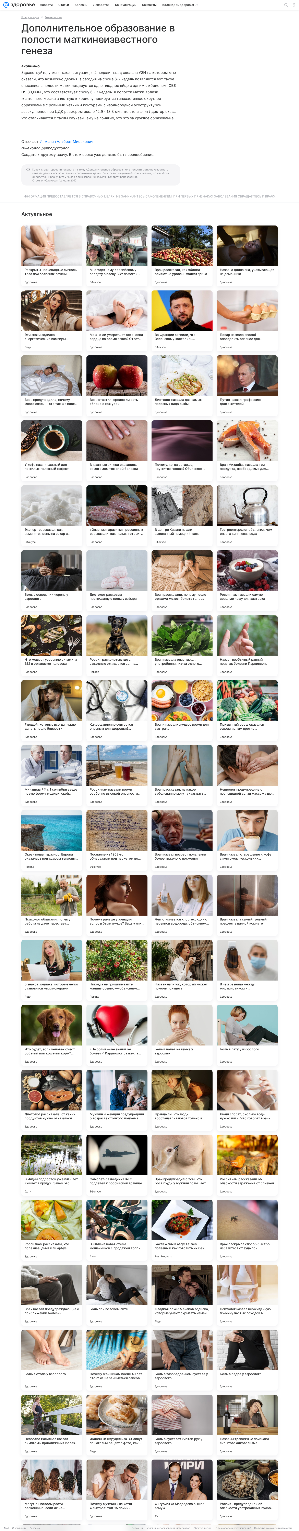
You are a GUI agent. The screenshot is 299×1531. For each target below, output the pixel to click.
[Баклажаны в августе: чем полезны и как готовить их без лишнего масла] (182, 1230)
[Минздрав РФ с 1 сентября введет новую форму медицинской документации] (51, 775)
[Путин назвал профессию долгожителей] (247, 385)
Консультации (30, 17)
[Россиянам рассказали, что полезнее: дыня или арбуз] (51, 1230)
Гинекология (53, 17)
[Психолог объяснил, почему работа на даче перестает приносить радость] (51, 905)
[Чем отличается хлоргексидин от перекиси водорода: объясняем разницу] (182, 905)
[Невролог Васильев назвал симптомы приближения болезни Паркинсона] (51, 1425)
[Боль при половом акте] (116, 1295)
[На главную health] (22, 5)
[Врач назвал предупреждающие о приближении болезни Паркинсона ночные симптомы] (51, 1295)
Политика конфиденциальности (273, 1528)
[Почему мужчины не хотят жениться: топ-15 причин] (116, 1490)
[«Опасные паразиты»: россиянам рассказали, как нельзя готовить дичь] (116, 515)
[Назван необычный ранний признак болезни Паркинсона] (247, 645)
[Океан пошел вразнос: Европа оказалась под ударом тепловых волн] (51, 840)
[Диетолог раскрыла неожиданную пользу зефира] (116, 580)
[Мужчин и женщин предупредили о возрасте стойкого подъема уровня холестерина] (116, 1100)
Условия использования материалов (168, 1528)
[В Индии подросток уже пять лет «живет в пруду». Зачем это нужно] (51, 1165)
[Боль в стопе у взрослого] (51, 1360)
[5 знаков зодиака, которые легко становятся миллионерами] (51, 970)
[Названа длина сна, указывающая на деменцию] (247, 255)
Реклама (34, 1528)
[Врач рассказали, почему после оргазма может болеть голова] (182, 580)
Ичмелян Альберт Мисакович (66, 141)
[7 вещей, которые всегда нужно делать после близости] (51, 710)
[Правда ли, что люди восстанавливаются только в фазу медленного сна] (182, 1100)
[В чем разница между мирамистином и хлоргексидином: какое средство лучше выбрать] (247, 970)
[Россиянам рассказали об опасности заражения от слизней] (247, 1165)
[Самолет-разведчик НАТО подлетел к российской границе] (116, 1165)
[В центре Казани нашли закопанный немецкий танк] (182, 515)
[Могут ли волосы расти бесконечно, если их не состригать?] (51, 1490)
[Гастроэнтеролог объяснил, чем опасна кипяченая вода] (247, 515)
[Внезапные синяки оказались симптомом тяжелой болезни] (116, 450)
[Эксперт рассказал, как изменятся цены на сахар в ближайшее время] (51, 515)
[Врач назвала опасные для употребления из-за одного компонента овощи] (182, 645)
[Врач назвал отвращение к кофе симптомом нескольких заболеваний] (247, 840)
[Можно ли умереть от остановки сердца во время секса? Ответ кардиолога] (116, 320)
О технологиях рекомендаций (233, 1528)
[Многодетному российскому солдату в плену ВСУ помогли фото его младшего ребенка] (116, 255)
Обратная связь (202, 1528)
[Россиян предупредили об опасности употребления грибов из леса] (247, 1490)
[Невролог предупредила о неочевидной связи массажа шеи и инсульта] (247, 775)
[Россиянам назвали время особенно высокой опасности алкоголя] (116, 775)
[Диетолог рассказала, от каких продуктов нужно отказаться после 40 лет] (51, 1100)
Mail (6, 1528)
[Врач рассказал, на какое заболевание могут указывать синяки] (182, 775)
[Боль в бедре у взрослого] (247, 1360)
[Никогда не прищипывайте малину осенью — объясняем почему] (116, 970)
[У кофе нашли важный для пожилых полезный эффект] (51, 450)
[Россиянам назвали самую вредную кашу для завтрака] (247, 580)
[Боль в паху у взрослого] (247, 1035)
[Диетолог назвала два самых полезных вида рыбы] (182, 385)
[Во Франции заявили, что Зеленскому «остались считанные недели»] (182, 320)
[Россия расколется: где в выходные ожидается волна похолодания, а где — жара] (116, 645)
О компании (19, 1528)
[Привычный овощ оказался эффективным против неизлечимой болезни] (247, 710)
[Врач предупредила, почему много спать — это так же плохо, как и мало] (51, 385)
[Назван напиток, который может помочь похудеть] (182, 970)
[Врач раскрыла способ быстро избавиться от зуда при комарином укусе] (247, 1230)
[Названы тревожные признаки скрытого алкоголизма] (247, 1425)
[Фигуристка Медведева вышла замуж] (182, 1490)
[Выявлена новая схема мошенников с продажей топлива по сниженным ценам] (116, 1230)
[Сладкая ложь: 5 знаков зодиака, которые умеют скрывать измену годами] (182, 1295)
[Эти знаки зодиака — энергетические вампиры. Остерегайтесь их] (51, 320)
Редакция (137, 1528)
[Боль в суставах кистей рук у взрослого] (182, 1425)
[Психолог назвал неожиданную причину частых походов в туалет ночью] (247, 1295)
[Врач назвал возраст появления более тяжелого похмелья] (182, 840)
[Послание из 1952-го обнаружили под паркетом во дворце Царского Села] (116, 840)
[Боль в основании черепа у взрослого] (51, 580)
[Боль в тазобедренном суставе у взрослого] (182, 1360)
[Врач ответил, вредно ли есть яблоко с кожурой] (116, 385)
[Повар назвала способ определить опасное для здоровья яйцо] (247, 320)
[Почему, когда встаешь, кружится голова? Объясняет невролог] (182, 450)
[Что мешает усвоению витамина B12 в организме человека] (51, 645)
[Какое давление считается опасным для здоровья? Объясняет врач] (116, 710)
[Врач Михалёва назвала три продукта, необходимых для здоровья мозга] (247, 450)
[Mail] (6, 5)
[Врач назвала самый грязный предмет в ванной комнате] (247, 905)
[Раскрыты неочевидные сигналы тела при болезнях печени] (51, 255)
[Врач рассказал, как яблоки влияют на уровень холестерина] (182, 255)
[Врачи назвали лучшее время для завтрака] (182, 710)
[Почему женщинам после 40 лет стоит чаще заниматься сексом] (116, 1360)
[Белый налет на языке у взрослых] (182, 1035)
